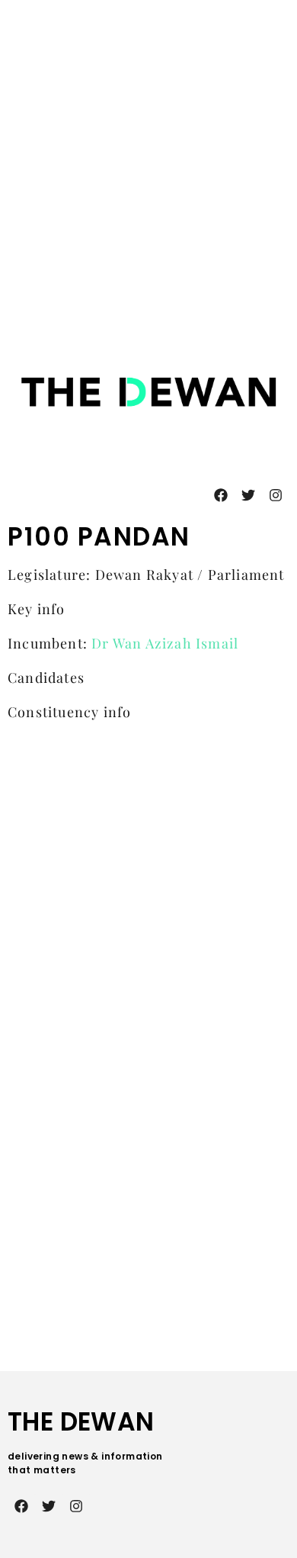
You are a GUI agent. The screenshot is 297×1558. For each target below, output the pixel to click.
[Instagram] (275, 495)
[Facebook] (221, 495)
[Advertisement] (148, 157)
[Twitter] (248, 495)
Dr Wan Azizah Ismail (164, 643)
